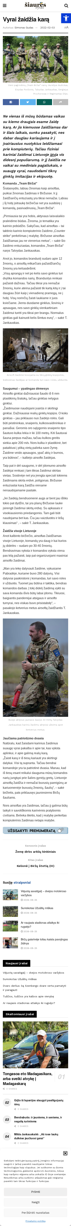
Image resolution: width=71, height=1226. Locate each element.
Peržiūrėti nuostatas (35, 1212)
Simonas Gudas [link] (24, 27)
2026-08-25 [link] (30, 900)
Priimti (35, 1192)
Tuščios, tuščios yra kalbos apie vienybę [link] (28, 996)
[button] (65, 1153)
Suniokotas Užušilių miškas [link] (37, 908)
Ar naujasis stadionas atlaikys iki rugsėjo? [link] (29, 1003)
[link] (66, 18)
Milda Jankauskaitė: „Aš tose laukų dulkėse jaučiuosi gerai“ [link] (36, 1136)
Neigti (36, 1202)
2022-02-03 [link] (47, 27)
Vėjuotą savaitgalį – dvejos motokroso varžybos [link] (33, 972)
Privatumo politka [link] (35, 1221)
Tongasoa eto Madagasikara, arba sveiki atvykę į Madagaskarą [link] (27, 1078)
